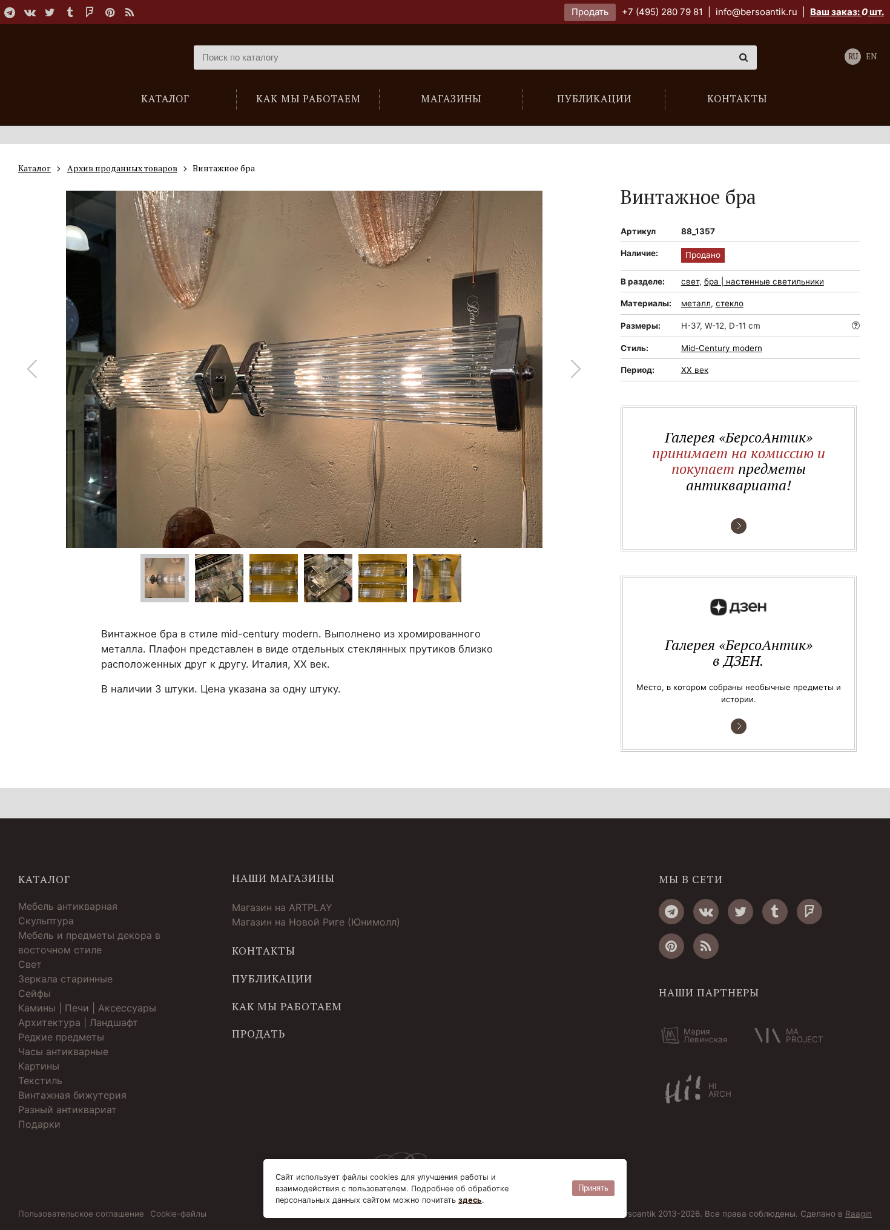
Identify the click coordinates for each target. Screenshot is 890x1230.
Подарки (39, 1124)
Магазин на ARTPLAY (282, 907)
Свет (30, 964)
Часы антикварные (63, 1051)
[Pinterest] (109, 12)
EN (871, 56)
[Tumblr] (69, 12)
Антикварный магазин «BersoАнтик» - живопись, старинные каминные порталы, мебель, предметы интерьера (93, 57)
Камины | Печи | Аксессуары (87, 1008)
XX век (694, 370)
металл (696, 303)
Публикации (272, 978)
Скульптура (46, 921)
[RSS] (129, 12)
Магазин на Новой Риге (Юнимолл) (316, 922)
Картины (38, 1066)
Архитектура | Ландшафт (78, 1022)
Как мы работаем (287, 1006)
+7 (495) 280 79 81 (662, 12)
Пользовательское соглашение (81, 1214)
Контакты (263, 951)
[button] (576, 369)
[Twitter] (49, 12)
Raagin (858, 1213)
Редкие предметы (61, 1037)
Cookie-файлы (178, 1214)
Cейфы (34, 993)
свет (690, 281)
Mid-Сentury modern (721, 348)
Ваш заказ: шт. (847, 12)
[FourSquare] (89, 12)
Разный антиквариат (67, 1109)
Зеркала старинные (65, 979)
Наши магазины (283, 878)
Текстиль (40, 1080)
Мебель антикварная (67, 906)
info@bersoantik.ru (756, 12)
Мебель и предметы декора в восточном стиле (89, 942)
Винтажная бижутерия (72, 1095)
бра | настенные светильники (764, 281)
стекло (729, 303)
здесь (470, 1200)
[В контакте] (29, 12)
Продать (590, 12)
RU (853, 56)
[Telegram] (9, 12)
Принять (593, 1187)
